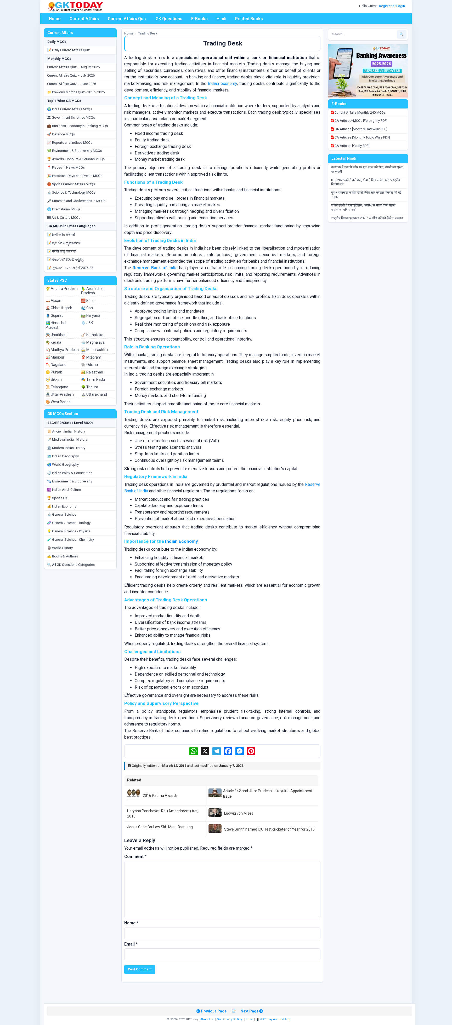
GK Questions (169, 18)
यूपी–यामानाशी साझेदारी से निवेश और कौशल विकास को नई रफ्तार (366, 195)
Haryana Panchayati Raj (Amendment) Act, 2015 (162, 813)
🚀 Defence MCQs (61, 134)
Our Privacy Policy (229, 1019)
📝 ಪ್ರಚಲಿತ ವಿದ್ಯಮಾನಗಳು (64, 243)
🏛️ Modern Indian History (66, 448)
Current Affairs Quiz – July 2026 (71, 75)
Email (131, 944)
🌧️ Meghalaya (93, 342)
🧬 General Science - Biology (69, 523)
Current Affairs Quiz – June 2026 (71, 84)
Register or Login (392, 6)
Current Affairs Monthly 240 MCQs (360, 112)
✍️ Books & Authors (62, 556)
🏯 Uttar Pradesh (60, 394)
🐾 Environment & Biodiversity (69, 481)
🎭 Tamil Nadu (93, 379)
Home (55, 18)
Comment (135, 856)
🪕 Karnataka (92, 335)
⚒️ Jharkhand (57, 335)
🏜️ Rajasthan (92, 372)
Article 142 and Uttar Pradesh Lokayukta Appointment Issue (267, 793)
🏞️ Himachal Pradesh (56, 325)
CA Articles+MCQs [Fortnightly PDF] (360, 121)
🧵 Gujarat (54, 315)
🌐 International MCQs (64, 209)
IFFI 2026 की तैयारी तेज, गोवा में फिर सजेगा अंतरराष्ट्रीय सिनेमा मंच (365, 182)
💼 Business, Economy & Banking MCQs (77, 126)
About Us (206, 1019)
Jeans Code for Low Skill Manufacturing (160, 827)
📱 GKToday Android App (273, 1019)
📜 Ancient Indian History (66, 431)
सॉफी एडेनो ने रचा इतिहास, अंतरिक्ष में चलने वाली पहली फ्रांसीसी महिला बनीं (363, 207)
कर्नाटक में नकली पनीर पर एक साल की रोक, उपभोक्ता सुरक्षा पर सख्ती (367, 169)
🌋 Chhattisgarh (59, 308)
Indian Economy (181, 541)
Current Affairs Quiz (127, 18)
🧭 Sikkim (54, 379)
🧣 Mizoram (91, 357)
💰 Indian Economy (61, 506)
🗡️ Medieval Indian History (67, 439)
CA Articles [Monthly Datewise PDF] (360, 129)
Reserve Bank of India (155, 267)
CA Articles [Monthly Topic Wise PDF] (362, 137)
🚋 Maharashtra (94, 350)
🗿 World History (60, 548)
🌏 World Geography (63, 465)
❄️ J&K (87, 323)
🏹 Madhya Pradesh (62, 350)
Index (249, 1019)
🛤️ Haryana (90, 315)
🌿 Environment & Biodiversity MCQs (74, 151)
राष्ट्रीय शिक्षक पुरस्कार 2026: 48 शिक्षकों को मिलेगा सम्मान (367, 218)
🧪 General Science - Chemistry (70, 540)
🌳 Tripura (89, 387)
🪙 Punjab (54, 372)
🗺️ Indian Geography (63, 456)
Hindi (221, 18)
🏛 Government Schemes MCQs (71, 117)
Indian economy (222, 83)
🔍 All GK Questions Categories (71, 565)
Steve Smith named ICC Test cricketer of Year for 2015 (269, 829)
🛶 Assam (54, 300)
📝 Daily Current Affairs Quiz (68, 50)
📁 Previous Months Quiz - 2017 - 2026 (76, 92)
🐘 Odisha (89, 364)
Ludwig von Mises (238, 813)
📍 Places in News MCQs (66, 167)
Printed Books (249, 18)
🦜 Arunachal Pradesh (92, 290)
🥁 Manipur (55, 357)
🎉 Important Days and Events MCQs (74, 176)
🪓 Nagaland (56, 364)
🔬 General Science (61, 514)
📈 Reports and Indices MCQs (69, 143)
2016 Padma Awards (160, 795)
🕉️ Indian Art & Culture (64, 490)
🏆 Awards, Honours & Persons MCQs (76, 159)
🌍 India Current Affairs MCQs (69, 109)
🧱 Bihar (88, 300)
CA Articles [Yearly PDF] (351, 146)
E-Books (199, 18)
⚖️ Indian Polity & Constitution (69, 473)
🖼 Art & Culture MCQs (63, 218)
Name (131, 922)
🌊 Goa (87, 308)
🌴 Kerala (53, 342)
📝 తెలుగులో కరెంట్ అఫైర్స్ (65, 259)
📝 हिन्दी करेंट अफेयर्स (61, 235)
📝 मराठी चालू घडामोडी (61, 251)
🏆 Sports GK (57, 498)
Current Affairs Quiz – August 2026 (73, 67)
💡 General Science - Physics (69, 531)
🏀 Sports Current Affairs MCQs (71, 184)
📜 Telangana (57, 387)
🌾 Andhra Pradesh (62, 288)
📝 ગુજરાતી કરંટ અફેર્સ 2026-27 (70, 268)
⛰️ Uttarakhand (94, 394)
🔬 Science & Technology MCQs (71, 192)
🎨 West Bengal (58, 402)
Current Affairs (84, 18)
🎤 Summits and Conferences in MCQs (76, 201)
